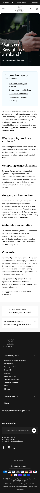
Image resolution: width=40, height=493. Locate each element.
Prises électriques (10, 376)
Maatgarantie (8, 364)
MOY (6, 386)
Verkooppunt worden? (11, 380)
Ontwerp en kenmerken (18, 93)
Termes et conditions (11, 383)
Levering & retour (10, 367)
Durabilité (7, 370)
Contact (7, 373)
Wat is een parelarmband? (20, 312)
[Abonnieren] (32, 444)
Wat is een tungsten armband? (17, 324)
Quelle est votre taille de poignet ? (15, 360)
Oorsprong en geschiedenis (20, 90)
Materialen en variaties (18, 97)
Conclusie (13, 101)
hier (7, 291)
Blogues (7, 389)
